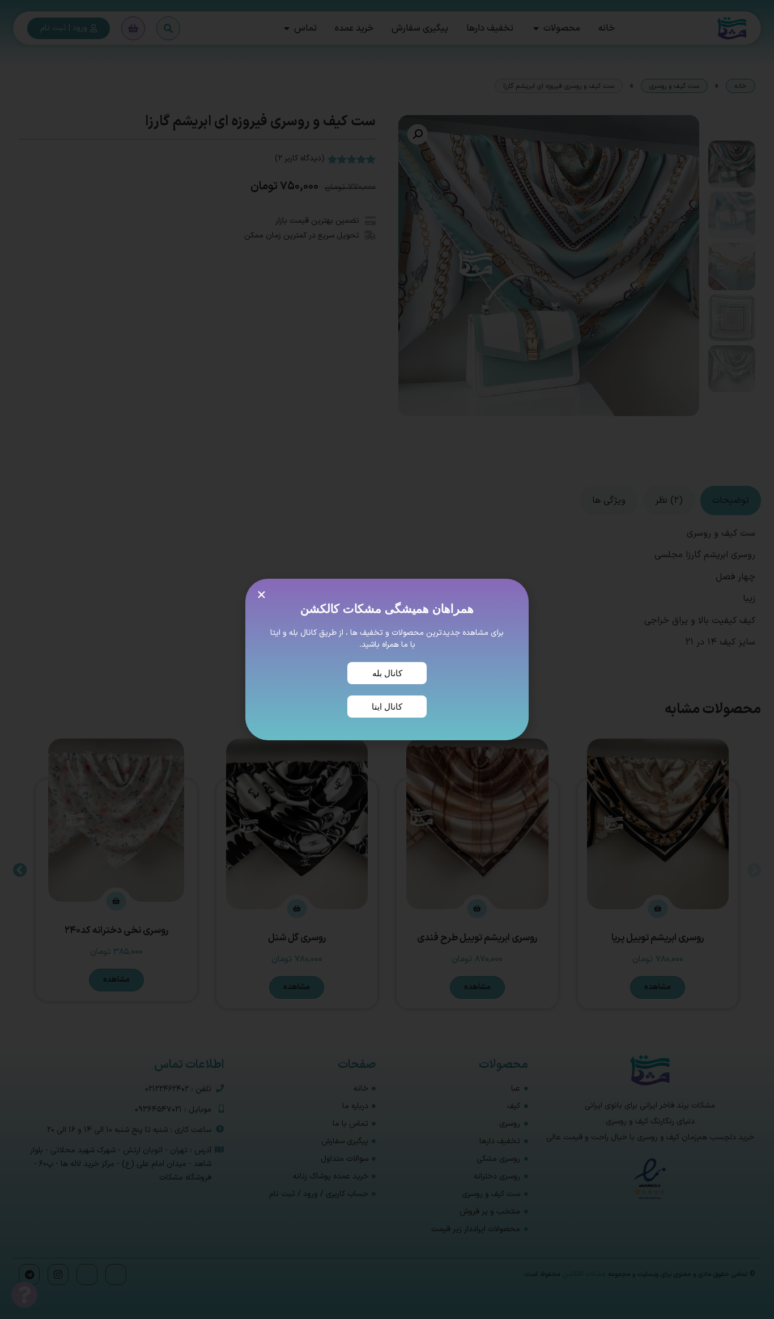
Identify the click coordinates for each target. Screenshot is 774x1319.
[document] (387, 659)
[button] (261, 595)
